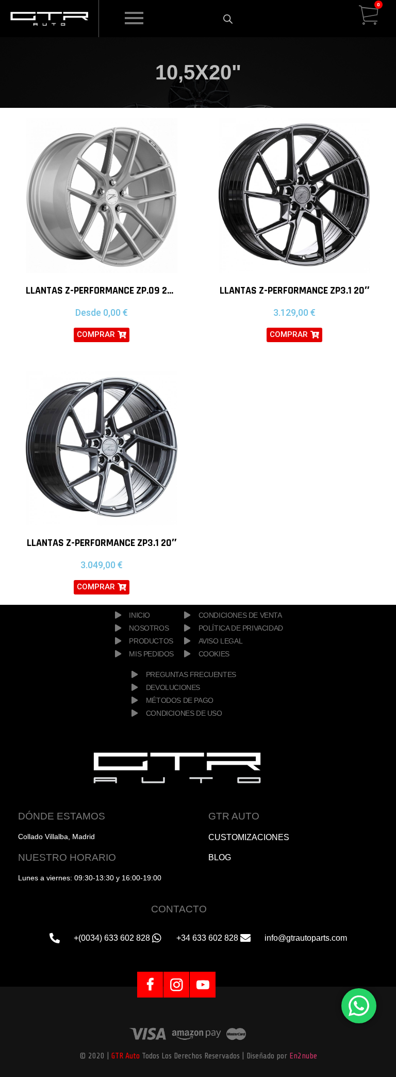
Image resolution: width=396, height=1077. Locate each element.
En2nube (303, 1055)
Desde (101, 312)
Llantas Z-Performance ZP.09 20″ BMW (113, 290)
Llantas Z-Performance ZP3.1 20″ (295, 290)
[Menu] (141, 18)
